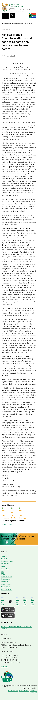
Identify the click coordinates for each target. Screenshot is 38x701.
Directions (4, 666)
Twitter (13, 518)
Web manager (24, 690)
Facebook (5, 518)
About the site (13, 690)
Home (4, 23)
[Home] (17, 7)
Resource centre (7, 561)
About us (4, 556)
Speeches (4, 582)
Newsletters (5, 587)
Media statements (25, 23)
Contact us (5, 569)
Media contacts (6, 584)
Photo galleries (6, 589)
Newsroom (5, 564)
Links (3, 566)
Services (4, 559)
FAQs (3, 574)
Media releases (12, 23)
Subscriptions (6, 579)
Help (2, 571)
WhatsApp (22, 518)
